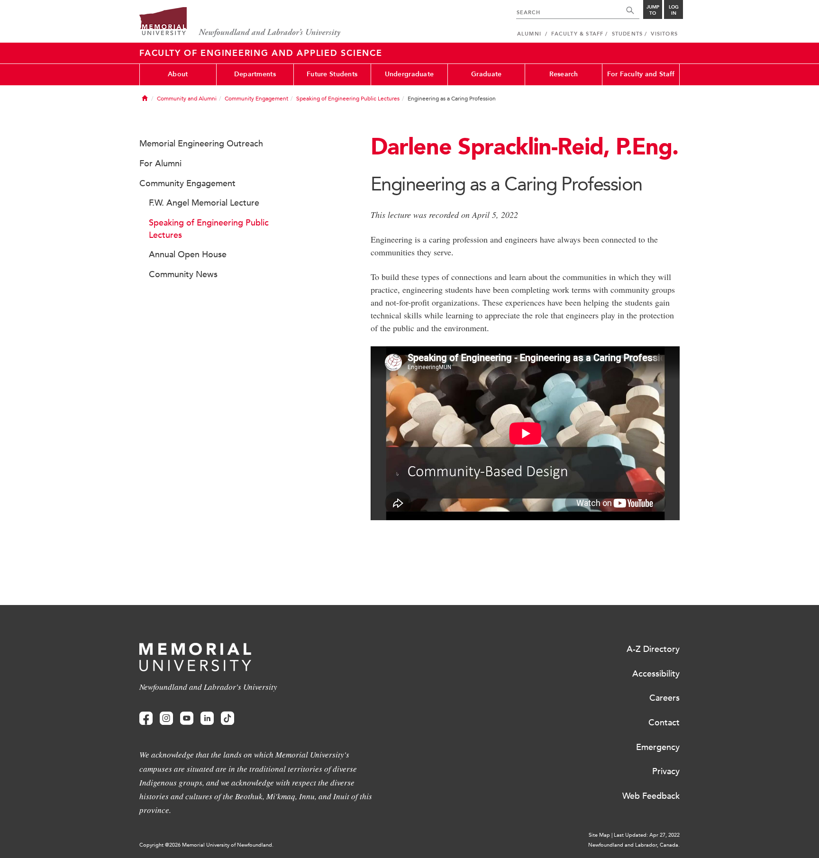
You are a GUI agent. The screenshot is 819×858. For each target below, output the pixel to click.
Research (563, 74)
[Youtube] (186, 718)
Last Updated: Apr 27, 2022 (647, 835)
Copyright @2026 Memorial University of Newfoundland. (206, 845)
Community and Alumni (187, 98)
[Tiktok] (227, 718)
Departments (255, 74)
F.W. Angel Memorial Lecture (204, 203)
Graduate (486, 74)
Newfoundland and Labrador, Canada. (634, 845)
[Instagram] (166, 718)
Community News (183, 274)
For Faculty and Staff (641, 74)
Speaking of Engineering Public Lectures (348, 98)
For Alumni (160, 163)
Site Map (599, 835)
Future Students (332, 74)
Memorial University (240, 22)
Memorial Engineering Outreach (201, 143)
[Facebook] (146, 718)
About (178, 74)
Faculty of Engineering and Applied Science (260, 53)
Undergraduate (409, 74)
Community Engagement (256, 98)
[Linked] (207, 718)
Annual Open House (188, 254)
